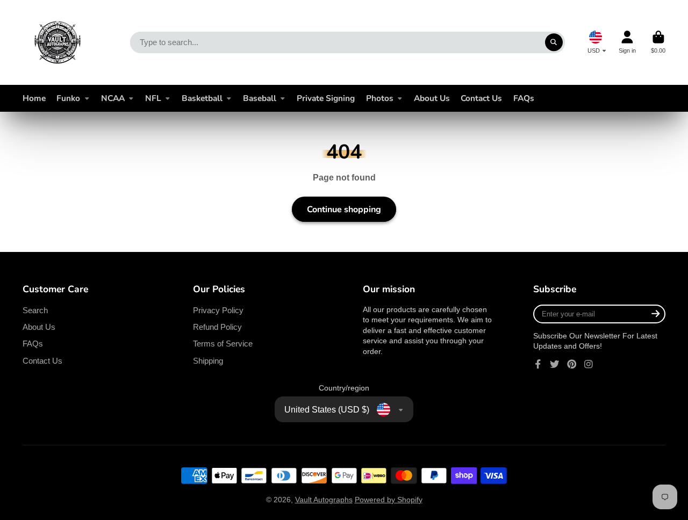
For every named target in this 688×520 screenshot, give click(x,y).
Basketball (202, 98)
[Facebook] (538, 364)
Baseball (259, 98)
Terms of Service (223, 343)
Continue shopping (344, 209)
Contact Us (481, 98)
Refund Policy (217, 326)
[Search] (554, 42)
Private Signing (326, 98)
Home (34, 98)
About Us (432, 98)
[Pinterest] (572, 364)
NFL (153, 98)
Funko (68, 98)
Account (627, 42)
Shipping (208, 360)
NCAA (113, 98)
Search (35, 310)
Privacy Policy (218, 310)
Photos (379, 98)
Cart (658, 42)
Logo (57, 42)
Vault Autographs (324, 499)
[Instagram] (588, 364)
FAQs (523, 98)
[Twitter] (555, 364)
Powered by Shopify (388, 499)
